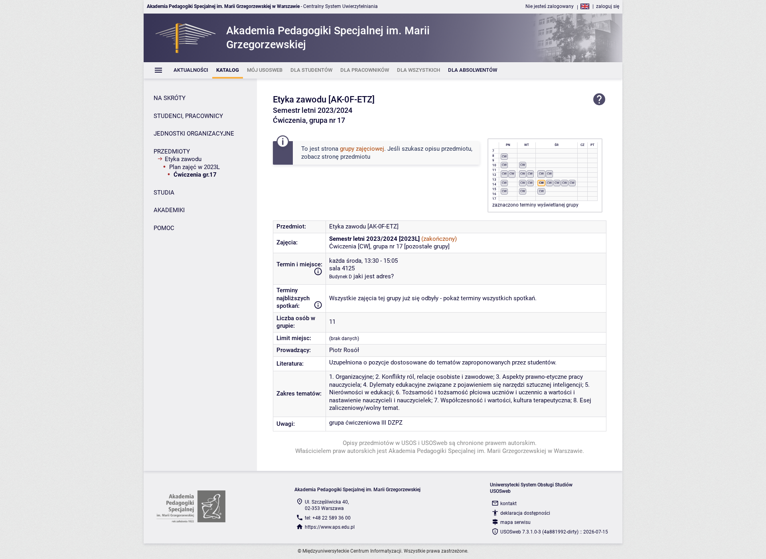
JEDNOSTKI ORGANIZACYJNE (194, 133)
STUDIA (164, 192)
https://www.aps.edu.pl (330, 527)
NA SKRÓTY (170, 98)
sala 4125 (342, 268)
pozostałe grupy (427, 246)
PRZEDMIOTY (172, 151)
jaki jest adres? (373, 276)
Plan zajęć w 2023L (194, 167)
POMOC (164, 228)
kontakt (508, 503)
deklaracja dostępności (525, 513)
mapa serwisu (515, 522)
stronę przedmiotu (346, 156)
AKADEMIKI (169, 210)
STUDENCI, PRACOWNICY (188, 116)
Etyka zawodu (183, 159)
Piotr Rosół (344, 350)
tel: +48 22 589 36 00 (328, 518)
